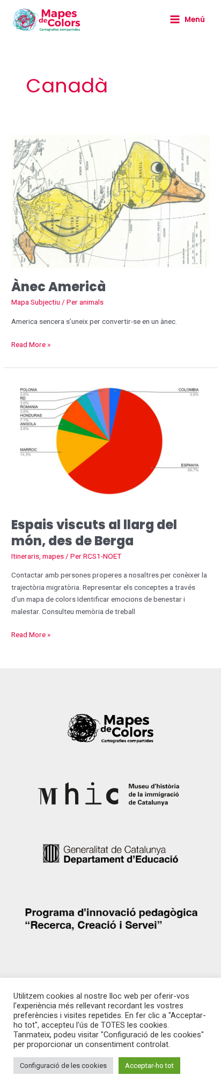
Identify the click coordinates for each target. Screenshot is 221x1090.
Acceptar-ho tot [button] (149, 1066)
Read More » (30, 343)
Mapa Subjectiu (35, 302)
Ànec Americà (58, 286)
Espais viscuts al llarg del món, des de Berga (94, 532)
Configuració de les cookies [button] (63, 1066)
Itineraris (25, 556)
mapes (53, 556)
